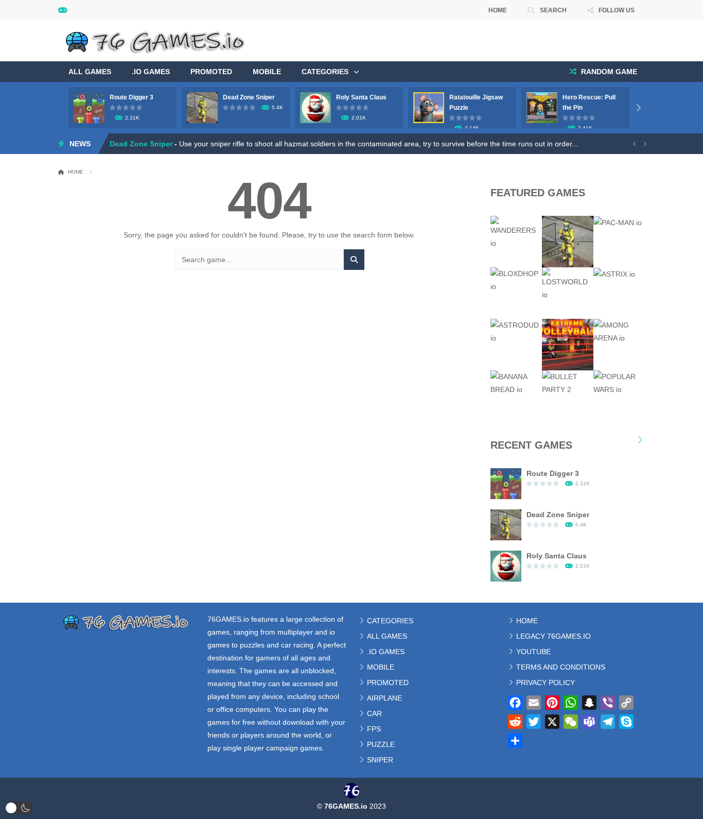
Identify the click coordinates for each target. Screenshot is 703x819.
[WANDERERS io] (516, 232)
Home (75, 172)
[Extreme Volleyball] (567, 344)
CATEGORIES (325, 71)
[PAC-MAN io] (617, 222)
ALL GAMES (89, 71)
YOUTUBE (533, 651)
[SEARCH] (354, 259)
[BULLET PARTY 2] (567, 383)
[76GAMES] (158, 40)
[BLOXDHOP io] (516, 280)
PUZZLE (381, 744)
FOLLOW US (617, 10)
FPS (374, 729)
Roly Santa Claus (361, 97)
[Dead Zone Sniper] (567, 241)
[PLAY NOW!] (89, 107)
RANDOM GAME (608, 71)
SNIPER (380, 760)
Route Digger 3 (131, 97)
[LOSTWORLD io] (567, 284)
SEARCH (553, 10)
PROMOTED (211, 71)
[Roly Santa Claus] (505, 565)
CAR (374, 713)
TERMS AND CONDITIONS (560, 667)
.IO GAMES (151, 71)
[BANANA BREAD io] (516, 383)
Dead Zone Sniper (249, 97)
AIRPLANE (384, 698)
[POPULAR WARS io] (619, 383)
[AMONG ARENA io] (619, 331)
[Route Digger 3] (505, 483)
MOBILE (267, 71)
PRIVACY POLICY (545, 682)
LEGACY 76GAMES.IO (553, 636)
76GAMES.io (228, 619)
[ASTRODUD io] (516, 331)
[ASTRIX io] (614, 273)
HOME (497, 10)
